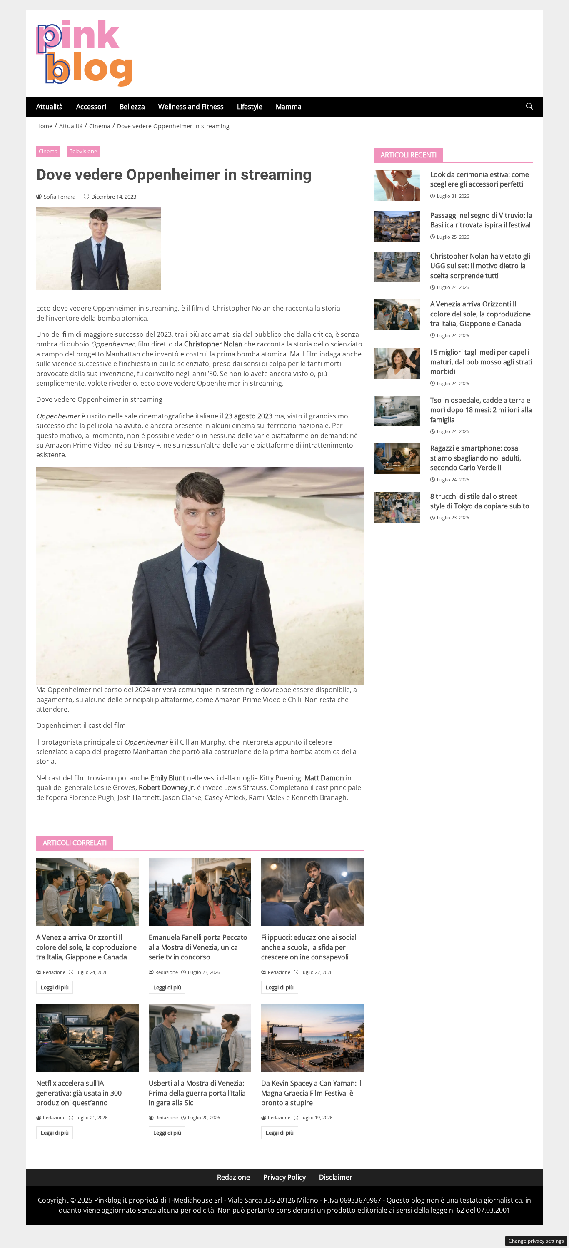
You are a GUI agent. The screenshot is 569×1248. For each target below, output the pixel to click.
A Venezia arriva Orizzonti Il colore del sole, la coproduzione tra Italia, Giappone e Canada (86, 947)
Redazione (233, 1177)
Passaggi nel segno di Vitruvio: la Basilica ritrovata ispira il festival (481, 220)
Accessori (91, 106)
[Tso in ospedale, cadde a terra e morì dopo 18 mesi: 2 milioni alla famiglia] (397, 411)
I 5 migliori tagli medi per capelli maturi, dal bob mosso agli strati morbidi (481, 362)
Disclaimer (335, 1177)
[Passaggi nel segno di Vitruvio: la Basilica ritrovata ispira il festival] (397, 226)
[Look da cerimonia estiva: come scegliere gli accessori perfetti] (397, 185)
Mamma (289, 106)
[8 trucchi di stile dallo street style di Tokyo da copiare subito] (397, 507)
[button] (529, 106)
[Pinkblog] (84, 52)
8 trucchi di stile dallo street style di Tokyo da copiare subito (479, 501)
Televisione (83, 151)
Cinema (48, 151)
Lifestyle (249, 106)
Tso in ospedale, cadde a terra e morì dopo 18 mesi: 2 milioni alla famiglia (481, 410)
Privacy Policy (284, 1177)
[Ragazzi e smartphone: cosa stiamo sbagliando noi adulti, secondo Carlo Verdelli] (397, 458)
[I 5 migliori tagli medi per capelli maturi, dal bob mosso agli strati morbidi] (397, 363)
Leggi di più (55, 987)
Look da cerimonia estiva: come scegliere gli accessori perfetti (479, 179)
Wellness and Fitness (191, 106)
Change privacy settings (536, 1240)
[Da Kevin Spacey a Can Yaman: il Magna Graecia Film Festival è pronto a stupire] (312, 1038)
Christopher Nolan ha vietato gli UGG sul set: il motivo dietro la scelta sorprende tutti (480, 266)
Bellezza (132, 106)
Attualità (49, 106)
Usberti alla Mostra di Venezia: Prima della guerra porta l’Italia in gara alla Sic (197, 1093)
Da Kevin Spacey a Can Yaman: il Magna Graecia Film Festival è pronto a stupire (311, 1093)
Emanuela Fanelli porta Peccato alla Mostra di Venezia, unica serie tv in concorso (198, 947)
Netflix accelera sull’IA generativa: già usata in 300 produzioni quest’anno (79, 1093)
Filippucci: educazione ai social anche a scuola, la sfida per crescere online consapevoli (309, 947)
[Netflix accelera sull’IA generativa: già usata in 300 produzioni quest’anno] (87, 1038)
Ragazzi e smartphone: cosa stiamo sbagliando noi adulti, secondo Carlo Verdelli (475, 457)
